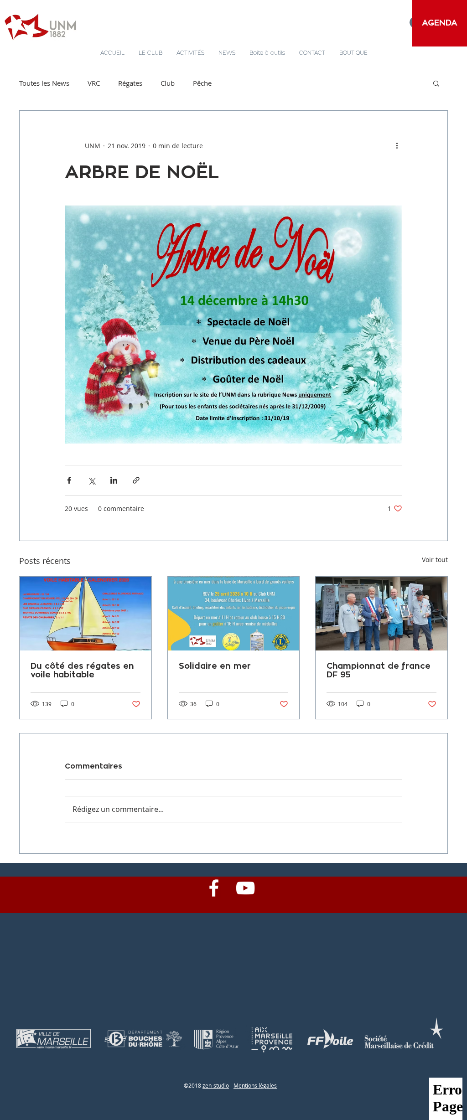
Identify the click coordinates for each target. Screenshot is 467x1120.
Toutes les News (44, 83)
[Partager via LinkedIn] (113, 480)
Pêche (202, 83)
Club (168, 83)
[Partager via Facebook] (69, 480)
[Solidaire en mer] (234, 613)
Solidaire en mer (215, 666)
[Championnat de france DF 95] (381, 613)
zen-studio (215, 1085)
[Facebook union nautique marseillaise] (213, 888)
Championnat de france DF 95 (379, 670)
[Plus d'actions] (396, 145)
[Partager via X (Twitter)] (91, 480)
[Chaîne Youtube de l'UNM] (245, 888)
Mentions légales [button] (255, 1085)
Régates (130, 83)
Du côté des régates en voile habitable (82, 670)
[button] (436, 83)
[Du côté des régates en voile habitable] (85, 613)
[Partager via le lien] (136, 480)
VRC (94, 83)
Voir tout (435, 559)
